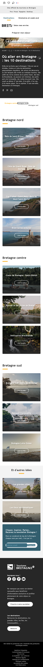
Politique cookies (21, 661)
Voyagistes (22, 11)
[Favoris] (9, 2)
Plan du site (20, 654)
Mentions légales (21, 657)
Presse (16, 11)
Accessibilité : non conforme (20, 656)
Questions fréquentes (20, 650)
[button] (13, 3)
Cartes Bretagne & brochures (20, 652)
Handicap (30, 11)
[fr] (17, 3)
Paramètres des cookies (21, 663)
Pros (11, 11)
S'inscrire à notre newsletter (20, 604)
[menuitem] (9, 18)
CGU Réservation (21, 665)
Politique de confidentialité (20, 659)
